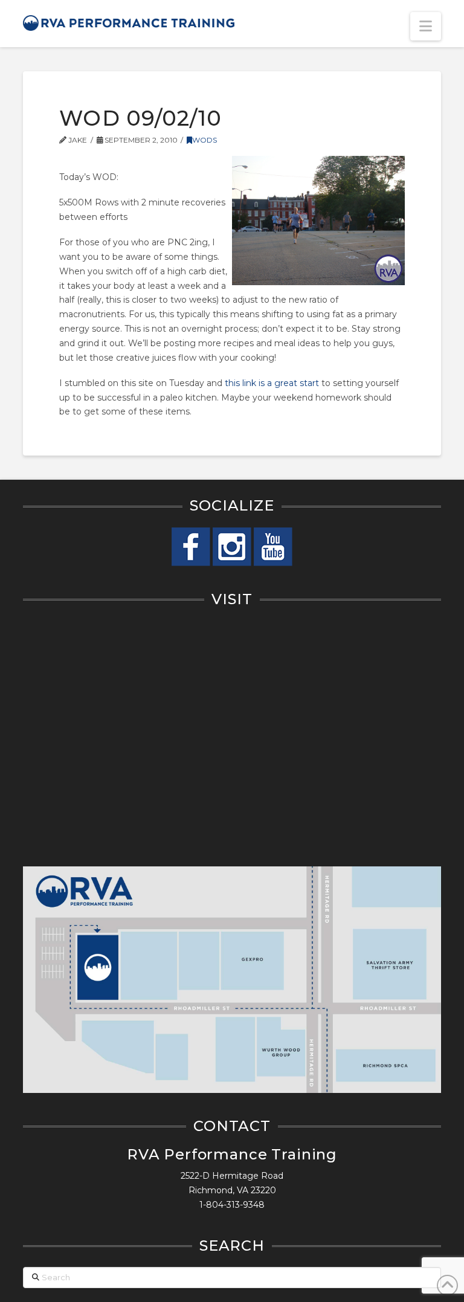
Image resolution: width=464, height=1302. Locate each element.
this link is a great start (272, 383)
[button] (425, 26)
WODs (204, 139)
